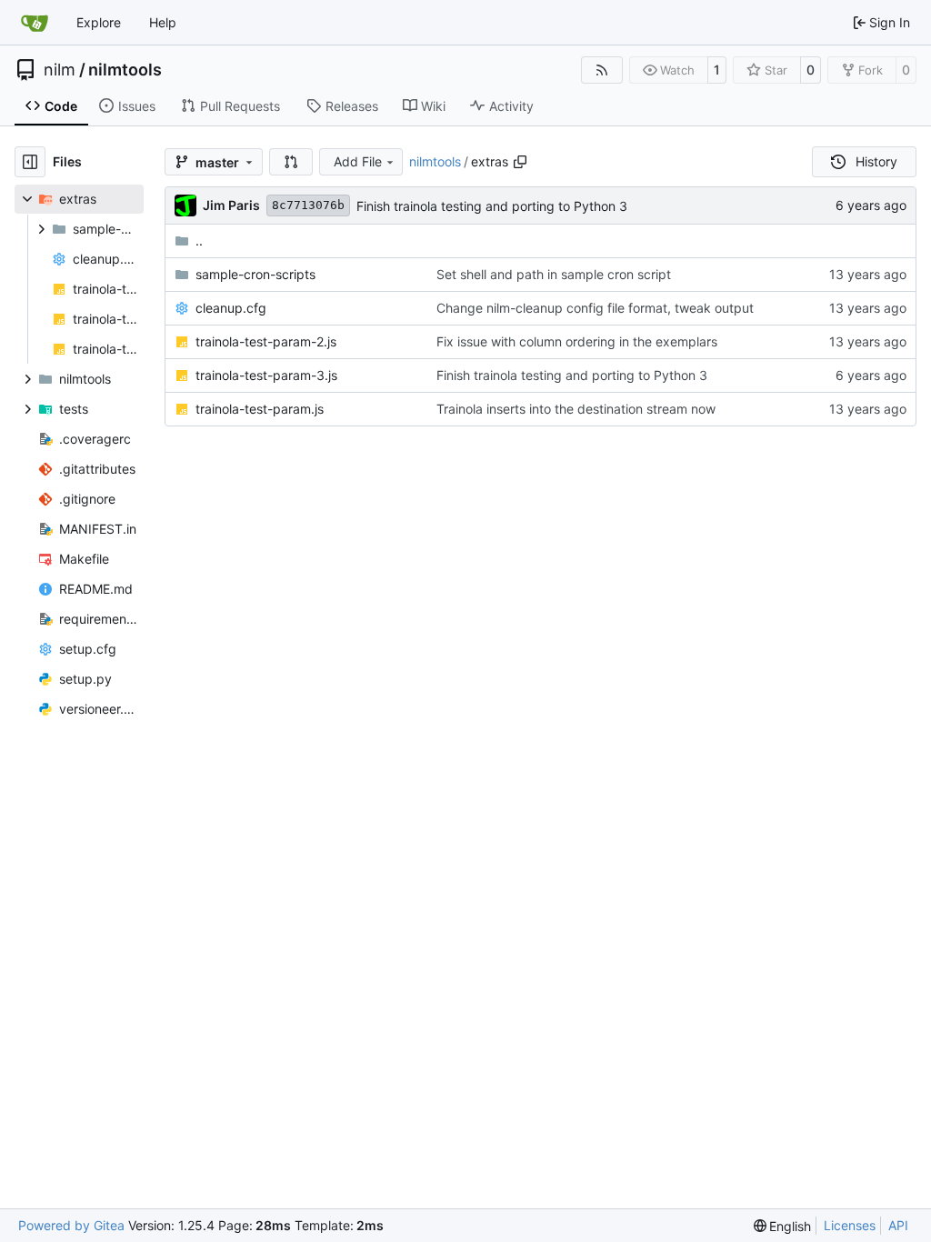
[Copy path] (520, 161)
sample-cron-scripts (255, 274)
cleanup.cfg (230, 308)
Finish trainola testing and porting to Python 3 (491, 206)
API (898, 1225)
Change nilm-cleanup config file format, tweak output (595, 308)
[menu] (783, 1226)
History (876, 161)
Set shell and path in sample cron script (553, 274)
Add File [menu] (358, 161)
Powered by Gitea (71, 1225)
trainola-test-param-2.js (265, 341)
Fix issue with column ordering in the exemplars (576, 341)
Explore (98, 22)
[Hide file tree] (30, 161)
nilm (59, 70)
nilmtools (125, 70)
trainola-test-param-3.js (266, 375)
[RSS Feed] (602, 70)
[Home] (34, 22)
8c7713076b (308, 205)
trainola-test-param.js (259, 408)
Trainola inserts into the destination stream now (576, 408)
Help (162, 22)
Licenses (850, 1225)
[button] (291, 161)
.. (199, 240)
